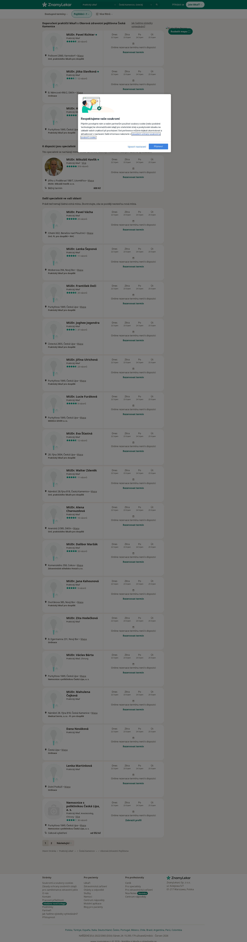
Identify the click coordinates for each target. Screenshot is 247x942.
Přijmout (158, 146)
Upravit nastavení (137, 147)
